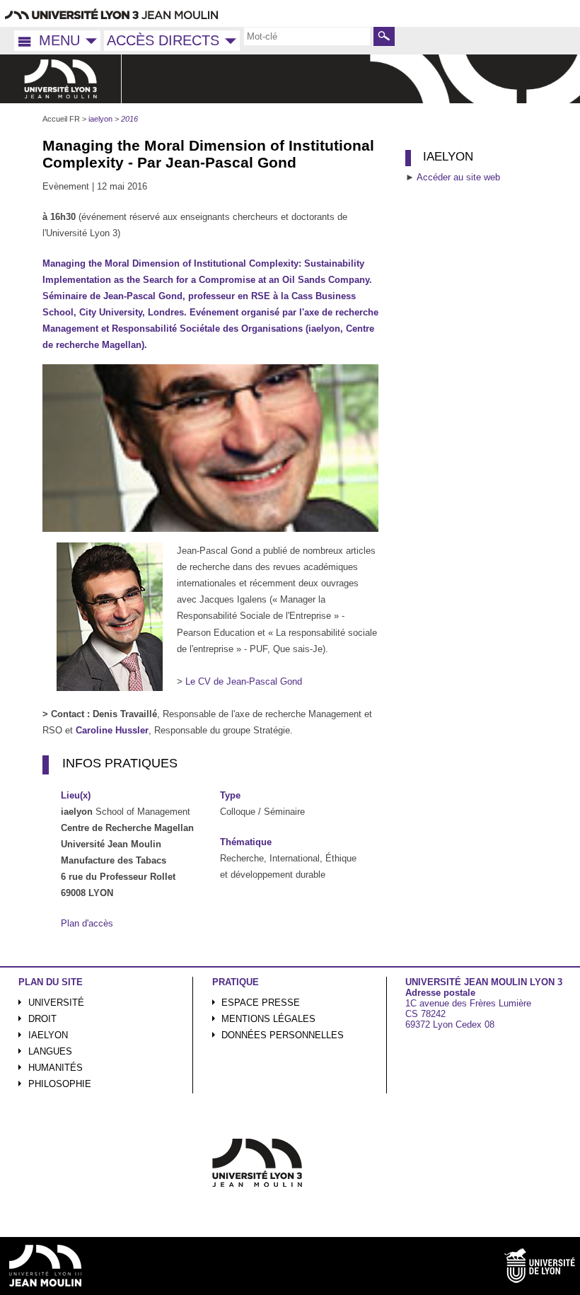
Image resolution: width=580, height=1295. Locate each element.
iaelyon (48, 1035)
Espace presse (260, 1002)
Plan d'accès (87, 923)
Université (56, 1002)
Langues (50, 1051)
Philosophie (59, 1084)
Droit (42, 1019)
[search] (307, 36)
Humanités (55, 1067)
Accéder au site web (458, 177)
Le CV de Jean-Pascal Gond (243, 681)
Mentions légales (268, 1019)
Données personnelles (282, 1035)
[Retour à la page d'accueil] (61, 78)
